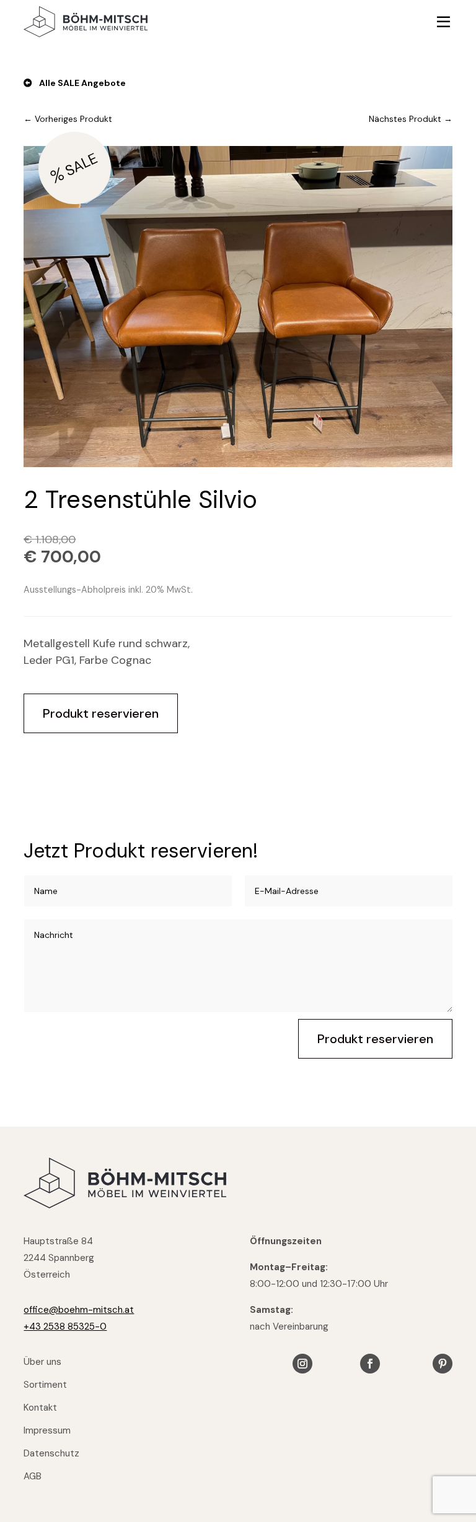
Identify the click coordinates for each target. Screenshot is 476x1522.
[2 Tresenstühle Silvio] (238, 463)
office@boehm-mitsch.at (79, 1310)
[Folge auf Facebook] (370, 1364)
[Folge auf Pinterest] (442, 1364)
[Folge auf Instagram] (302, 1364)
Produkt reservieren (101, 713)
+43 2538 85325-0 (65, 1326)
